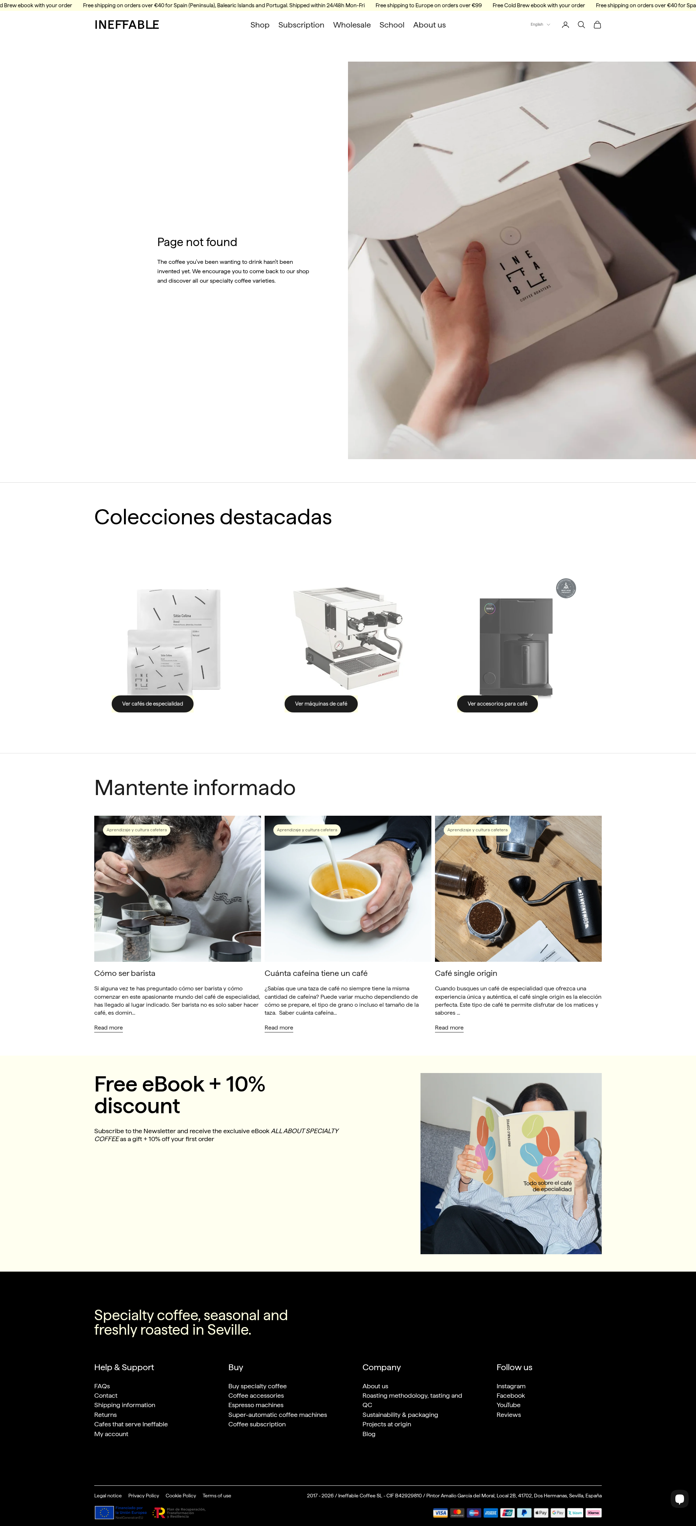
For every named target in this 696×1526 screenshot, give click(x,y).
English (537, 24)
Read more (108, 1027)
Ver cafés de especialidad (152, 703)
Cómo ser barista (125, 973)
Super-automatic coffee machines (277, 1414)
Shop (260, 24)
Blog (369, 1434)
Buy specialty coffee (257, 1386)
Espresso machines (255, 1405)
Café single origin (466, 973)
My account (111, 1434)
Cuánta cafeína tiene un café (316, 973)
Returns (105, 1414)
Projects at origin (386, 1424)
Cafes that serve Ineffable (131, 1424)
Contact (105, 1395)
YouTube (509, 1405)
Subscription (301, 24)
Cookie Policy (181, 1495)
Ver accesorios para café (497, 703)
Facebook (511, 1395)
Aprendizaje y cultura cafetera (137, 829)
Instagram (511, 1386)
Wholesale (352, 24)
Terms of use (217, 1495)
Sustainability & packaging (400, 1414)
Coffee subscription (257, 1424)
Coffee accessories (256, 1395)
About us (429, 24)
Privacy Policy (143, 1495)
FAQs (102, 1386)
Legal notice (108, 1495)
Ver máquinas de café (321, 703)
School (392, 24)
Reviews (509, 1414)
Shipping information (124, 1405)
